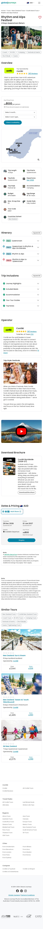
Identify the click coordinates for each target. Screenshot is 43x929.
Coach (4, 52)
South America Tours (30, 830)
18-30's (12, 52)
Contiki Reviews (8, 791)
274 (31, 334)
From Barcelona (8, 849)
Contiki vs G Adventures (10, 872)
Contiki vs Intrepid (29, 869)
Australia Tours (8, 819)
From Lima (26, 849)
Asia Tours (26, 816)
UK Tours (26, 833)
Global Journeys (14, 895)
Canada (25, 819)
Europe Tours (27, 822)
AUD (31, 3)
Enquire (21, 540)
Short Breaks (21, 622)
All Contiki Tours (28, 788)
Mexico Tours (27, 824)
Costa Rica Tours (8, 822)
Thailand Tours (7, 833)
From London (7, 852)
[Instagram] (25, 891)
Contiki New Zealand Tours (27, 614)
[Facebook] (17, 891)
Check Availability (13, 122)
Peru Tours (6, 830)
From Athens (27, 847)
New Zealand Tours (9, 614)
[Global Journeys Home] (8, 3)
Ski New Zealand (10, 746)
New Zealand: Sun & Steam (14, 655)
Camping (21, 52)
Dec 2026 (30, 180)
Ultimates (6, 805)
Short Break (6, 56)
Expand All (36, 233)
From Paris (6, 855)
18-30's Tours (18, 618)
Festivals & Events (34, 52)
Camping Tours (31, 618)
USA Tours (6, 835)
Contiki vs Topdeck (9, 869)
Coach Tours (6, 618)
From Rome (27, 855)
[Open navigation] (39, 3)
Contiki (20, 71)
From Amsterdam (8, 847)
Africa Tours (7, 816)
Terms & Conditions (28, 895)
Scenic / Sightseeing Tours (11, 625)
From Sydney (7, 858)
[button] (40, 17)
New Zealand (13, 219)
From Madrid (27, 852)
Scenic (15, 56)
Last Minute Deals (28, 802)
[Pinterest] (21, 891)
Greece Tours (7, 824)
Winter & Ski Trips (28, 805)
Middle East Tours (8, 827)
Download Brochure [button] (26, 492)
